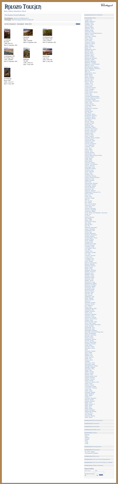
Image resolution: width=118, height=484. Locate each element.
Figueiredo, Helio (90, 140)
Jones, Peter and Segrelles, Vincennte (96, 212)
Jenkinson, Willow (90, 211)
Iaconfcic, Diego (89, 198)
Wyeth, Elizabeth (90, 410)
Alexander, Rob (89, 31)
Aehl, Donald (88, 26)
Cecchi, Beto (88, 95)
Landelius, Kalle (89, 246)
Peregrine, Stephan (90, 314)
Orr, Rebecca (89, 305)
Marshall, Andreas (90, 265)
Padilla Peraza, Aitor (91, 308)
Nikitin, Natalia (89, 298)
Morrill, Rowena (89, 290)
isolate (87, 15)
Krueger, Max (89, 242)
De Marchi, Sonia (90, 114)
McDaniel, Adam (89, 277)
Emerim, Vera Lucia (90, 130)
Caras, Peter (88, 86)
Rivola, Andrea (89, 338)
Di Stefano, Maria (90, 117)
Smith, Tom (88, 358)
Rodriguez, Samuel (90, 339)
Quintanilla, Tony (90, 327)
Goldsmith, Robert (90, 168)
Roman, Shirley (89, 341)
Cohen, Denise (89, 104)
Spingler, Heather (90, 367)
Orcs (86, 440)
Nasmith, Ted (89, 293)
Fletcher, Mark (89, 142)
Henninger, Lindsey (90, 185)
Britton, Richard (89, 77)
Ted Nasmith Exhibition (91, 453)
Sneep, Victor (89, 360)
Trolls (86, 442)
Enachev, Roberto (90, 132)
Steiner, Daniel (89, 373)
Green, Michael (89, 171)
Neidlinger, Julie (89, 296)
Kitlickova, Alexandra (91, 227)
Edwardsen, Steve (90, 127)
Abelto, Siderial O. (90, 21)
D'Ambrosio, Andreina (91, 108)
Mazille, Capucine (90, 271)
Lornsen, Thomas (90, 255)
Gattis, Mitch (88, 160)
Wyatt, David (88, 408)
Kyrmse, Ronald (89, 245)
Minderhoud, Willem (91, 283)
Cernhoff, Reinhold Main (92, 96)
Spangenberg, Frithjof (91, 366)
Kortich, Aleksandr (90, 233)
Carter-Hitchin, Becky (91, 92)
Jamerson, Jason (90, 205)
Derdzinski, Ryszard (91, 115)
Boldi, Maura (88, 74)
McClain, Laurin (89, 276)
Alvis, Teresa (88, 37)
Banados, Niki (89, 51)
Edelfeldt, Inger (89, 126)
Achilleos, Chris (89, 24)
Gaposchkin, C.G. (90, 154)
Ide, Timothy (88, 201)
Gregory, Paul (89, 174)
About (24, 11)
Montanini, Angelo (90, 286)
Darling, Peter (89, 111)
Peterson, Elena (89, 316)
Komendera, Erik (90, 230)
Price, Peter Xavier (90, 323)
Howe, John (88, 196)
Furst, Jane (88, 148)
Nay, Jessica (88, 295)
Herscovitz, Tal (89, 189)
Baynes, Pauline (89, 56)
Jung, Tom (88, 214)
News (5, 11)
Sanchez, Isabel (89, 346)
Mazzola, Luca (89, 273)
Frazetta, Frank (89, 146)
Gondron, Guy (89, 170)
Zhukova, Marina (90, 416)
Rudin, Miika (88, 345)
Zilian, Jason (88, 417)
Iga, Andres (88, 202)
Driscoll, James (89, 121)
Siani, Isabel (88, 352)
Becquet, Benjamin (90, 61)
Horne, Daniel (89, 193)
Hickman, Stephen (90, 190)
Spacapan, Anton (90, 364)
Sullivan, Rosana (90, 379)
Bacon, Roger (89, 45)
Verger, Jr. (88, 396)
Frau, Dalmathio (89, 145)
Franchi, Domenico (90, 143)
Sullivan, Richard (90, 377)
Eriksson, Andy (89, 134)
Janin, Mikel (88, 207)
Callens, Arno (89, 83)
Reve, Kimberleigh (90, 333)
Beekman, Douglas (90, 62)
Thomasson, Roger (90, 386)
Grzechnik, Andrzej (90, 176)
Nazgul (87, 439)
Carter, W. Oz (89, 90)
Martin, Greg (88, 268)
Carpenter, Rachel (90, 87)
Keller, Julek (88, 220)
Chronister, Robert (90, 99)
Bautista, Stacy (89, 55)
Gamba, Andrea (89, 152)
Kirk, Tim (87, 226)
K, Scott (87, 215)
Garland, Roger (89, 157)
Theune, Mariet (89, 385)
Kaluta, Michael (89, 217)
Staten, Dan (88, 370)
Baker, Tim (88, 48)
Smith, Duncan (89, 357)
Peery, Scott (88, 313)
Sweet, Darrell (89, 380)
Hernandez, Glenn (90, 186)
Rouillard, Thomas (90, 343)
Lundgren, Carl (89, 258)
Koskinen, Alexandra (91, 235)
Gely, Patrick (88, 161)
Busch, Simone (89, 82)
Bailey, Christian (89, 46)
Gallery (11, 11)
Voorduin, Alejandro (90, 398)
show (90, 15)
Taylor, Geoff (88, 383)
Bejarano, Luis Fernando (92, 64)
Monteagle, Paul (89, 288)
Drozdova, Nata (89, 123)
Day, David (88, 112)
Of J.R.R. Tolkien (90, 451)
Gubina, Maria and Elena (92, 177)
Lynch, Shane (89, 261)
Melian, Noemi (89, 280)
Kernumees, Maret (90, 221)
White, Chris (88, 402)
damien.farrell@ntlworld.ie (21, 18)
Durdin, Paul (88, 124)
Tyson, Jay (88, 389)
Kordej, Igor (88, 232)
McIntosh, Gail (89, 279)
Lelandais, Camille (90, 252)
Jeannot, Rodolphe (90, 210)
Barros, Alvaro (89, 52)
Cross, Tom (88, 107)
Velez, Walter (89, 395)
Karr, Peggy (88, 218)
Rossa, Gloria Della (90, 342)
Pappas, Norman (90, 311)
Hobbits (87, 437)
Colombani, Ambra (90, 105)
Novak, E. (88, 301)
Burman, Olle (89, 80)
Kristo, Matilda (89, 240)
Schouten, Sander (90, 351)
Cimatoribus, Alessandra (92, 101)
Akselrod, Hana (89, 29)
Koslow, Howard (89, 236)
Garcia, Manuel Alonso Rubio (93, 155)
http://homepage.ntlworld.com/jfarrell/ (22, 19)
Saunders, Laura (90, 348)
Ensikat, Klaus (89, 133)
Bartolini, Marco (89, 54)
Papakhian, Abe (89, 310)
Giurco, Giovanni (90, 165)
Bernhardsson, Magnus (92, 67)
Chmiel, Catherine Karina (92, 98)
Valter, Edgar (88, 391)
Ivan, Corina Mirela (90, 204)
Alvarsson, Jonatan (90, 36)
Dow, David (88, 120)
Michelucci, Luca (90, 282)
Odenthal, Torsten (90, 302)
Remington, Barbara (91, 330)
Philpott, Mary (89, 320)
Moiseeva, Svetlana (90, 285)
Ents (86, 436)
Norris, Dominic (89, 299)
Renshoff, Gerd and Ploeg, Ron (94, 332)
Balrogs (87, 434)
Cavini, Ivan (88, 93)
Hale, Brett (88, 182)
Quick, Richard (89, 326)
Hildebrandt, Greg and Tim (92, 192)
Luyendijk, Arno (89, 260)
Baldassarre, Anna (90, 49)
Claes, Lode (88, 102)
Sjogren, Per (88, 354)
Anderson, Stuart (90, 43)
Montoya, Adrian (89, 289)
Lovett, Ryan (88, 257)
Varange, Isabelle (90, 392)
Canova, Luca (89, 84)
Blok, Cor (87, 71)
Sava (86, 349)
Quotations (17, 11)
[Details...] (7, 28)
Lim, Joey (88, 254)
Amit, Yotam (88, 40)
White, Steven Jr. (90, 404)
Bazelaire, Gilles (89, 59)
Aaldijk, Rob (88, 20)
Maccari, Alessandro (91, 263)
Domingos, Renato (90, 118)
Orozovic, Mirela (89, 304)
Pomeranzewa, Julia (91, 321)
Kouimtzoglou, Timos (91, 238)
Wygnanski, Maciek (90, 411)
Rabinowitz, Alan (90, 329)
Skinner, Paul (89, 355)
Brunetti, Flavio (89, 79)
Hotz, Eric (88, 195)
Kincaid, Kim (88, 224)
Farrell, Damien (89, 139)
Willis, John (88, 407)
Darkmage (88, 109)
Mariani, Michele (90, 264)
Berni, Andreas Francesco (92, 68)
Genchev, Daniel (90, 162)
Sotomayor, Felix (90, 363)
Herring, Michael (90, 187)
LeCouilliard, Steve (90, 248)
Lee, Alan (87, 249)
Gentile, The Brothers (91, 164)
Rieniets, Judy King (90, 335)
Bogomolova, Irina (90, 73)
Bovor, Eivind (89, 76)
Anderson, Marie (90, 42)
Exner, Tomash (89, 136)
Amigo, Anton (89, 39)
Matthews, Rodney (90, 270)
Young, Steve (89, 413)
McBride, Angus (89, 274)
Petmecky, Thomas (90, 317)
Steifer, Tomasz (89, 371)
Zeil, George (88, 414)
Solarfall (87, 361)
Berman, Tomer (89, 65)
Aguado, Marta (89, 27)
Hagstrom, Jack (89, 179)
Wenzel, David (89, 399)
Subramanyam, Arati (91, 376)
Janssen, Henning (90, 208)
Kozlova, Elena (89, 239)
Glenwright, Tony (90, 167)
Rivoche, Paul (89, 336)
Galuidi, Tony (89, 151)
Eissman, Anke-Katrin (91, 129)
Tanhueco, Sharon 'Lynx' (92, 382)
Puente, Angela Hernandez (93, 324)
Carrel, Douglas (89, 89)
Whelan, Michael (90, 401)
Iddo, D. (87, 199)
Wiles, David (88, 405)
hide (90, 18)
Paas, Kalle (88, 307)
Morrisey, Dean (89, 292)
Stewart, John (89, 374)
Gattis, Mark (88, 158)
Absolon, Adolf (89, 23)
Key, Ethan (88, 223)
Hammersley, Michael (91, 183)
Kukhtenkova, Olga (90, 243)
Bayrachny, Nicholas (91, 58)
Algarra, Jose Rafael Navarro (93, 33)
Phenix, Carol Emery (91, 318)
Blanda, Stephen (90, 70)
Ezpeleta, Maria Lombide (92, 137)
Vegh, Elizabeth (89, 394)
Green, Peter (89, 173)
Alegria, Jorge (89, 30)
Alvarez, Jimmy (89, 34)
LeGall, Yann (88, 251)
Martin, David (89, 267)
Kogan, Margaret (90, 229)
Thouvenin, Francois (91, 388)
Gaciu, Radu (88, 149)
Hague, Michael (89, 180)
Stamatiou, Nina (89, 368)
